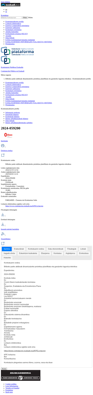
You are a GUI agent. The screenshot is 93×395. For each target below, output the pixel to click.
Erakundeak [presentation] (19, 249)
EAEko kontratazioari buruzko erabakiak (20, 40)
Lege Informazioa (11, 386)
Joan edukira (5, 2)
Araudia (8, 36)
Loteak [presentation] (83, 249)
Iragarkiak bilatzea (12, 115)
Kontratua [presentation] (57, 253)
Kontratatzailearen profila (14, 22)
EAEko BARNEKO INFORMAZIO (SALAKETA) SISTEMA (28, 42)
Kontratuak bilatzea (12, 117)
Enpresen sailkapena (12, 28)
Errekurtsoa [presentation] (83, 253)
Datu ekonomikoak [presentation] (55, 249)
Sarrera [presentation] (7, 249)
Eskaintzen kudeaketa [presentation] (28, 253)
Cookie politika (10, 384)
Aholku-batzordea (11, 32)
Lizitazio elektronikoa (13, 24)
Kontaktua (4, 15)
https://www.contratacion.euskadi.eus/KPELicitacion (24, 206)
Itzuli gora (9, 392)
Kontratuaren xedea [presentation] (36, 249)
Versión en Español (12, 388)
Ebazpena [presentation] (45, 253)
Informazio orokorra (12, 113)
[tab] (7, 249)
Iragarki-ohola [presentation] (9, 253)
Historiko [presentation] (7, 258)
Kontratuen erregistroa (13, 30)
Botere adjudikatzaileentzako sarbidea (18, 123)
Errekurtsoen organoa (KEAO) (16, 34)
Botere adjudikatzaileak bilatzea (16, 119)
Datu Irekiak (9, 38)
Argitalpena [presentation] (70, 253)
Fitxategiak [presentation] (71, 249)
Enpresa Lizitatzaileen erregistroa (17, 26)
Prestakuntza (10, 44)
